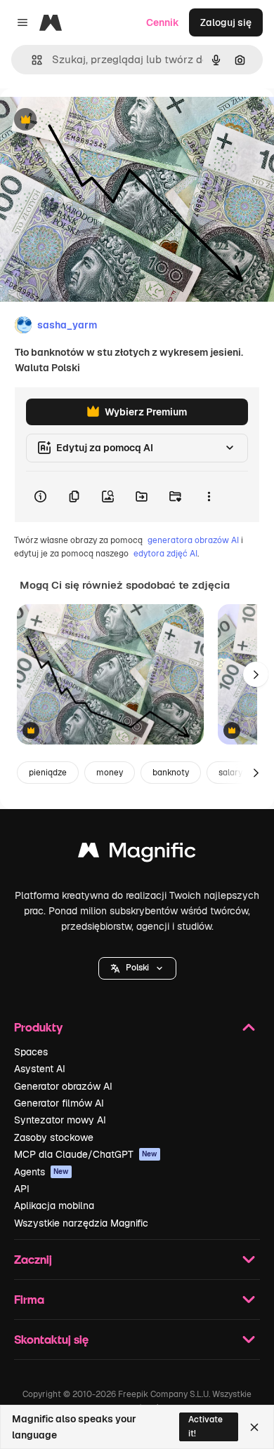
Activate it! (205, 1426)
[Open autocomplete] (31, 60)
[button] (137, 968)
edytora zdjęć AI (165, 553)
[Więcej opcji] (209, 497)
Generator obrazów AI (63, 1086)
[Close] (254, 1427)
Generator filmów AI (59, 1103)
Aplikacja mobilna (54, 1205)
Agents (41, 1172)
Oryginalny (97, 120)
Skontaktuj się (51, 1339)
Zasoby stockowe (53, 1137)
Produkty (38, 1027)
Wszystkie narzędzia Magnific (81, 1223)
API (22, 1188)
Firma (29, 1299)
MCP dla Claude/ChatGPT (85, 1154)
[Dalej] (255, 674)
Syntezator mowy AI (60, 1120)
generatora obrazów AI (193, 540)
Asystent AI (39, 1068)
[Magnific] (137, 853)
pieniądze (48, 772)
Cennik (162, 22)
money (109, 772)
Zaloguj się (226, 22)
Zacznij (33, 1259)
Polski (137, 967)
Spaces (31, 1052)
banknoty (170, 772)
